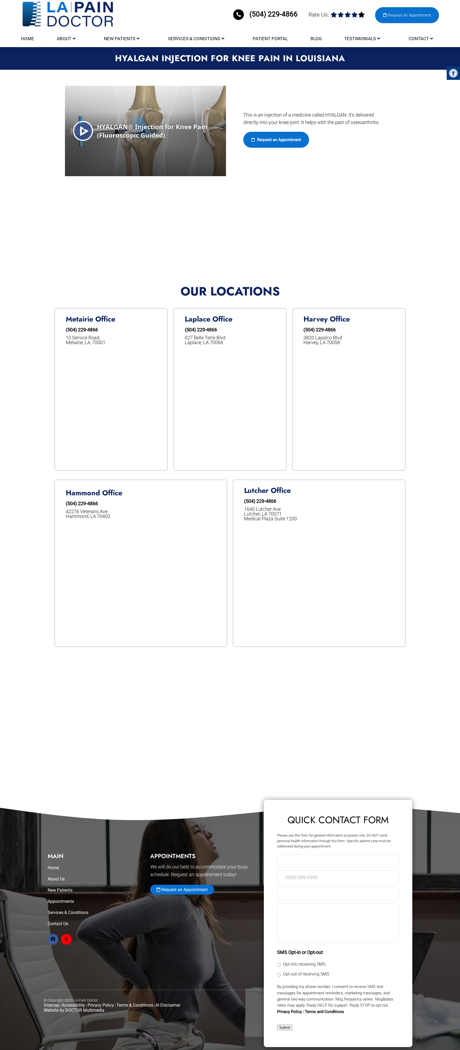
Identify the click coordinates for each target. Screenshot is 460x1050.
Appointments (61, 901)
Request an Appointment (278, 139)
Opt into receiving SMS (304, 964)
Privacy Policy (101, 1005)
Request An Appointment (409, 15)
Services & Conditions (194, 38)
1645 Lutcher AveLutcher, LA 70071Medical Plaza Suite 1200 (270, 514)
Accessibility (73, 1005)
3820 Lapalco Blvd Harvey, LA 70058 (322, 340)
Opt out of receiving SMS (306, 974)
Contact (419, 38)
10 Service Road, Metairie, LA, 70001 (85, 340)
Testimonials (360, 38)
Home (27, 38)
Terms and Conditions (324, 1011)
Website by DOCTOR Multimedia (74, 1010)
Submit (284, 1028)
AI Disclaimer (167, 1005)
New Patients (119, 38)
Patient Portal (270, 38)
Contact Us (58, 923)
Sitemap (51, 1005)
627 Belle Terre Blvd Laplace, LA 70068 (205, 340)
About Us (56, 879)
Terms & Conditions (134, 1005)
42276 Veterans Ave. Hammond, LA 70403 (88, 514)
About (64, 38)
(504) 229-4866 (273, 14)
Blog (316, 38)
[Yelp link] (66, 939)
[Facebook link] (53, 939)
